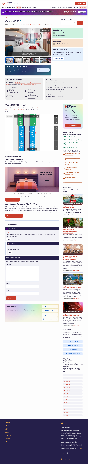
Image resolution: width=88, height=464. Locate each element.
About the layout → (31, 98)
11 (56, 132)
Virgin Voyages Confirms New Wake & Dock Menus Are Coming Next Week (70, 258)
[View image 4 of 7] (35, 60)
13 (56, 127)
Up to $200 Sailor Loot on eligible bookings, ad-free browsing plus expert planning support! (29, 12)
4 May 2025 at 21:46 (10, 232)
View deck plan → (31, 92)
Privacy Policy (64, 453)
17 (56, 117)
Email (8, 290)
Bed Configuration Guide (12, 199)
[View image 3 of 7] (26, 60)
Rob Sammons (13, 243)
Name (8, 283)
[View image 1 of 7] (9, 60)
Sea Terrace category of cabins (28, 84)
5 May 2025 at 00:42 (12, 247)
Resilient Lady (40, 24)
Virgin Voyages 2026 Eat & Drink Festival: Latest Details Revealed (72, 314)
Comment (9, 264)
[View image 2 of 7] (18, 60)
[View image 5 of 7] (44, 60)
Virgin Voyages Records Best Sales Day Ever (70, 206)
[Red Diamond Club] (70, 12)
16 (56, 120)
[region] (32, 132)
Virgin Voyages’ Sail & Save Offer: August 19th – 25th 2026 (72, 286)
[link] (21, 131)
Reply (8, 239)
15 (56, 122)
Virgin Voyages (30, 54)
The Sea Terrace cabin (20, 82)
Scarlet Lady (28, 24)
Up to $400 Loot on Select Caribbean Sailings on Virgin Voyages (70, 231)
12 (56, 129)
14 (56, 124)
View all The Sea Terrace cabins (14, 216)
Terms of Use (71, 453)
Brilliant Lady (49, 24)
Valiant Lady (34, 24)
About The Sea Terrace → (14, 92)
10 (56, 134)
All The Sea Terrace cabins (13, 18)
